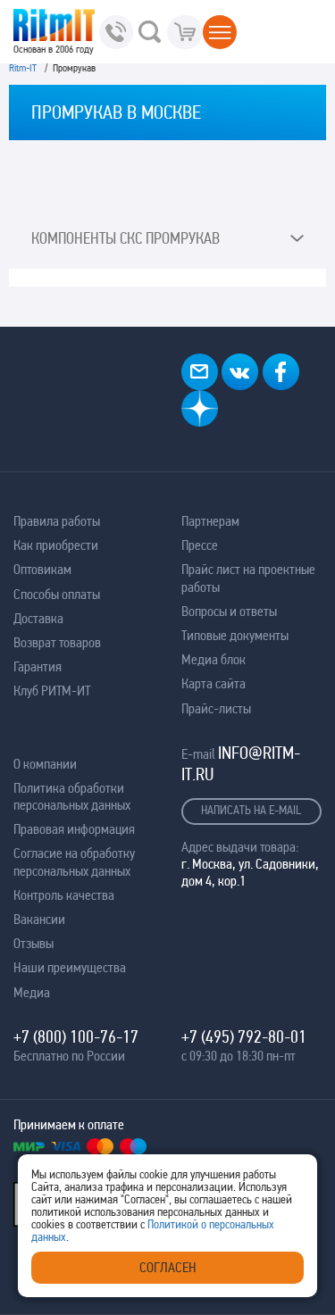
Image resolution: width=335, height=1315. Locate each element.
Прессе (199, 545)
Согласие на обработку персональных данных (74, 861)
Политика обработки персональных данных (71, 796)
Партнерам (210, 520)
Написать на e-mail (251, 810)
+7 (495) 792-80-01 (243, 1036)
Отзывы (33, 943)
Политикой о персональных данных (152, 1230)
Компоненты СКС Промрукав (125, 238)
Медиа (31, 992)
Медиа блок (213, 659)
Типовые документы (235, 635)
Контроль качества (63, 894)
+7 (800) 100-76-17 (75, 1036)
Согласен (168, 1267)
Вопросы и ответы (229, 611)
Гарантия (37, 666)
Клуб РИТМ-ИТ (51, 690)
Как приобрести (55, 545)
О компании (45, 763)
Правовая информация (74, 828)
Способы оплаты (56, 594)
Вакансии (39, 919)
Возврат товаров (57, 642)
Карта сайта (213, 683)
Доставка (38, 618)
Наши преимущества (69, 967)
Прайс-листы (216, 708)
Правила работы (56, 520)
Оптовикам (42, 569)
